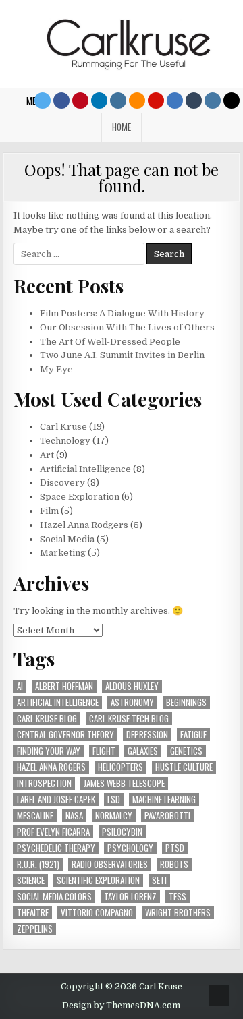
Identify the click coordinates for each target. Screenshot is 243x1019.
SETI (159, 880)
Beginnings (186, 702)
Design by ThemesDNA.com (121, 1005)
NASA (74, 815)
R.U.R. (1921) (38, 864)
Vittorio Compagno (97, 912)
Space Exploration (79, 497)
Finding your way (48, 751)
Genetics (186, 751)
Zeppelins (35, 929)
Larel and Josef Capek (56, 799)
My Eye (56, 369)
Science (31, 880)
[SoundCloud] (137, 100)
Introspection (44, 783)
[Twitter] (42, 100)
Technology (65, 441)
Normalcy (113, 815)
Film (49, 511)
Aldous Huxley (132, 686)
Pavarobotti (167, 815)
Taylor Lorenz (130, 896)
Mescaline (35, 815)
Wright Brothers (178, 912)
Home (121, 127)
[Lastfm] (156, 100)
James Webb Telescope (124, 783)
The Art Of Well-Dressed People (110, 342)
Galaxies (143, 751)
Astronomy (132, 702)
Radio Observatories (110, 864)
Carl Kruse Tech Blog (129, 718)
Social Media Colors (54, 896)
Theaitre (33, 912)
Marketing (63, 553)
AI (20, 686)
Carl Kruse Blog (47, 718)
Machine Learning (164, 799)
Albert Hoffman (64, 686)
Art (47, 455)
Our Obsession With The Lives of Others (127, 327)
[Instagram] (118, 100)
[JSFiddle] (213, 100)
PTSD (174, 848)
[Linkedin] (99, 100)
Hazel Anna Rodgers (84, 525)
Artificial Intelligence (85, 469)
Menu (35, 100)
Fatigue (193, 734)
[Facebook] (61, 100)
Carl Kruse (63, 426)
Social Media (67, 539)
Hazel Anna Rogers (51, 767)
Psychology (130, 848)
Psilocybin (122, 831)
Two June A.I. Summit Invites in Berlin (122, 355)
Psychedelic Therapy (56, 848)
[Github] (175, 100)
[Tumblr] (194, 100)
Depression (147, 734)
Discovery (62, 482)
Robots (174, 864)
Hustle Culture (184, 767)
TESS (177, 896)
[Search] (231, 100)
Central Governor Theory (65, 734)
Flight (103, 751)
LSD (113, 799)
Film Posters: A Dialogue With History (122, 313)
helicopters (120, 767)
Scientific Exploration (98, 880)
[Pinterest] (80, 100)
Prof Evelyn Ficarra (53, 831)
